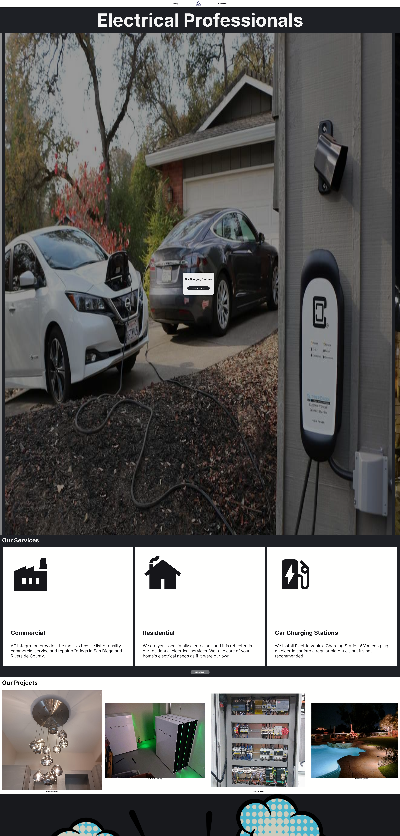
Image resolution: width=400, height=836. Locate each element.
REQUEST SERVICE (198, 289)
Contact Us (222, 3)
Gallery (175, 3)
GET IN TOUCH (200, 672)
